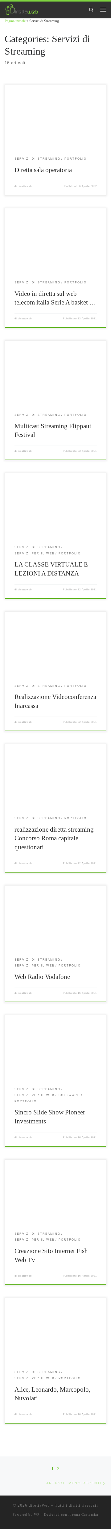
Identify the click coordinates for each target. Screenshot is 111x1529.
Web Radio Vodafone (42, 976)
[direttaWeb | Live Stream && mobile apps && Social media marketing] (22, 9)
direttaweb (25, 186)
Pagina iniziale (15, 21)
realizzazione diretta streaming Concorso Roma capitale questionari (54, 838)
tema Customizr (85, 1514)
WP (36, 1514)
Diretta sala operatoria (43, 170)
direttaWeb (39, 1505)
